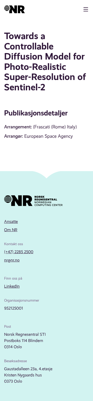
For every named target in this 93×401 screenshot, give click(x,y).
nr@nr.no (12, 260)
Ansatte (11, 221)
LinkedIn (12, 286)
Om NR (10, 229)
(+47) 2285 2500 (18, 251)
